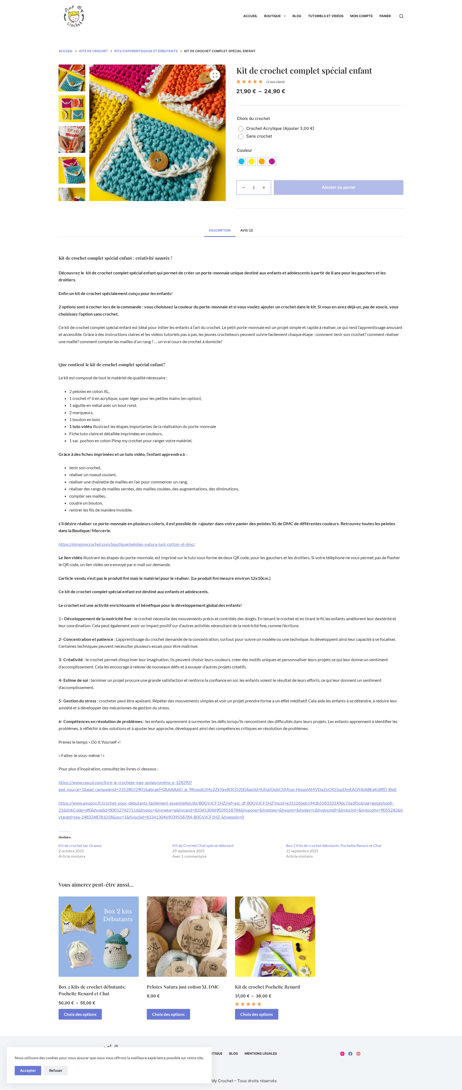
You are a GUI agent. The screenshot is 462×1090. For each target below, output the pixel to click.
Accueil (250, 16)
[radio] (277, 129)
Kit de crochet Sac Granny (80, 845)
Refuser (55, 1070)
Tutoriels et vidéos (326, 16)
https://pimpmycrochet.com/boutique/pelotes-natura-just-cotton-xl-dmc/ (127, 544)
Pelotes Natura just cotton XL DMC (183, 987)
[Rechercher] (401, 16)
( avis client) (276, 82)
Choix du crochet (253, 118)
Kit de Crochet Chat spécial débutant (203, 845)
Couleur (244, 150)
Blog (296, 16)
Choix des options (80, 1014)
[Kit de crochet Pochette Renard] (275, 936)
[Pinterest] (358, 1054)
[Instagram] (342, 1054)
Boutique (272, 16)
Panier (385, 16)
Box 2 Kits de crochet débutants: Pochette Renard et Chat (333, 845)
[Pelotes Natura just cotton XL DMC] (187, 936)
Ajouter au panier (339, 187)
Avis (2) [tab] (246, 230)
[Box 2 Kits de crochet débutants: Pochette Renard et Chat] (99, 936)
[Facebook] (350, 1054)
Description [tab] (220, 230)
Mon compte (361, 16)
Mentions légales (261, 1053)
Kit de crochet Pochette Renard (267, 987)
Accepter (28, 1070)
